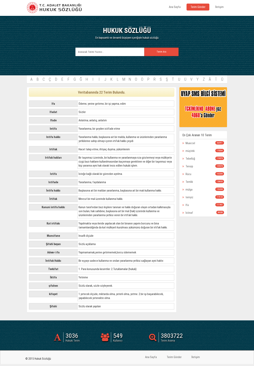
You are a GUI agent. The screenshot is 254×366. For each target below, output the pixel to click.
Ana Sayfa (175, 7)
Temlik (204, 181)
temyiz (204, 197)
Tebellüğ (204, 158)
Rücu (204, 174)
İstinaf (204, 212)
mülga (204, 189)
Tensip (204, 166)
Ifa (204, 205)
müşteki (204, 150)
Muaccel (204, 143)
